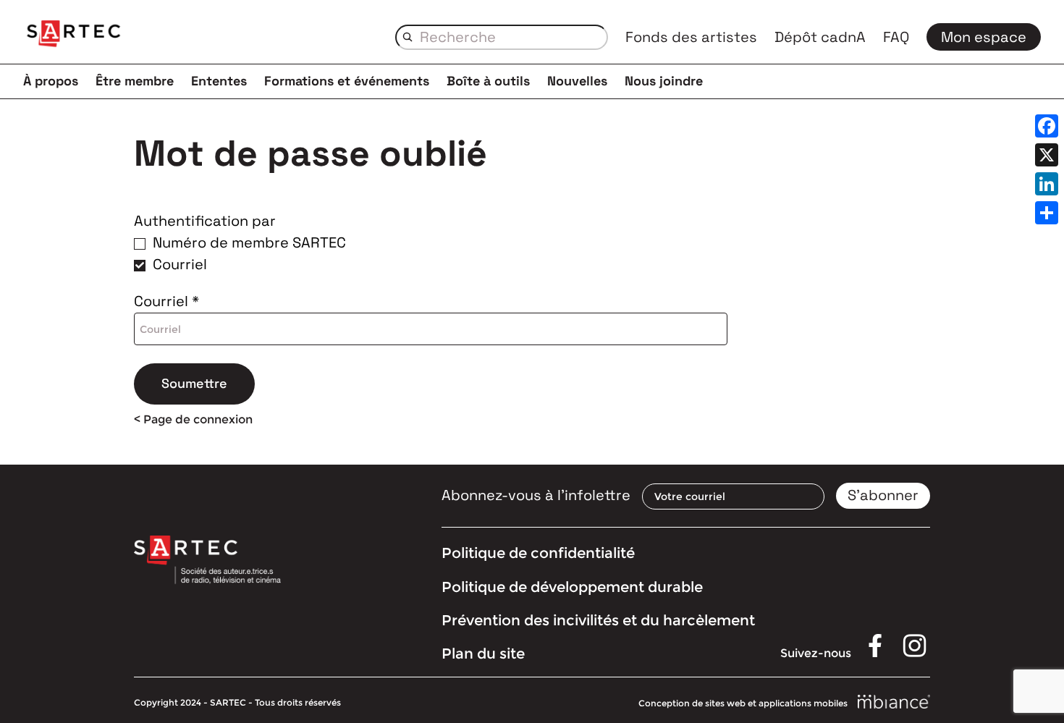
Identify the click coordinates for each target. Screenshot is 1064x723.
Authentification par (205, 220)
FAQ (896, 37)
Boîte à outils (488, 80)
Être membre (135, 80)
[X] (1046, 154)
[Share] (1046, 212)
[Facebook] (1046, 125)
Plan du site (483, 653)
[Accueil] (73, 36)
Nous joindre (664, 80)
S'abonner (883, 495)
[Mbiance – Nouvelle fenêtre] (894, 702)
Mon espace (983, 37)
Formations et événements (346, 80)
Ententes (219, 80)
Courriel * (166, 301)
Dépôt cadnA (820, 37)
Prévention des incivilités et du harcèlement (598, 620)
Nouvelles (577, 80)
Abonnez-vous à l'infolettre (536, 495)
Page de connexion (198, 419)
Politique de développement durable (572, 587)
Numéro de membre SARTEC (249, 242)
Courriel (180, 264)
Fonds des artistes (691, 37)
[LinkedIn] (1046, 183)
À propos (50, 80)
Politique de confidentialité (538, 553)
